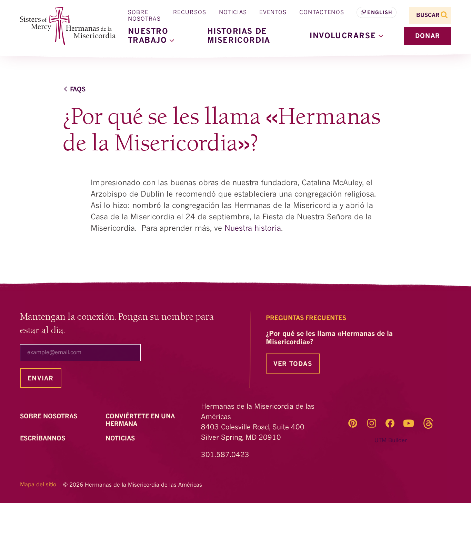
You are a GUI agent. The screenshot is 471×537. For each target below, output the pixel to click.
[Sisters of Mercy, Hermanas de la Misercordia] (63, 26)
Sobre (49, 417)
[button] (346, 36)
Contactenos (321, 13)
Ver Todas (292, 364)
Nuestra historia (252, 228)
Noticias (233, 13)
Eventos (273, 13)
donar (427, 36)
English (379, 12)
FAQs (78, 90)
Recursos (190, 13)
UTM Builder (390, 441)
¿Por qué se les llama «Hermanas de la (329, 338)
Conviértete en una (140, 420)
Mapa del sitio (38, 485)
